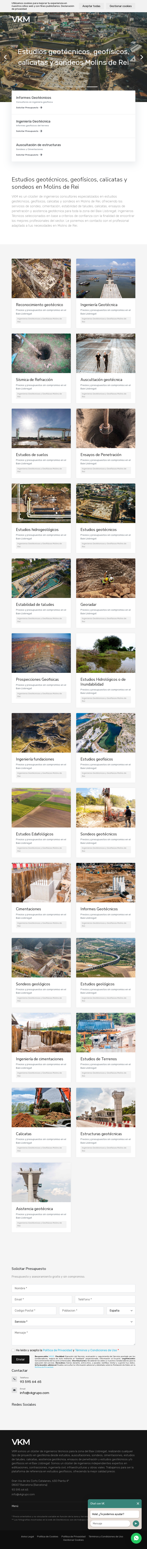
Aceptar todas (91, 6)
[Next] (141, 57)
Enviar (20, 1359)
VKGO (51, 1356)
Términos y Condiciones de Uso (96, 1350)
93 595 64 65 (20, 1489)
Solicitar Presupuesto (27, 107)
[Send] (136, 1523)
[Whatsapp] (136, 1538)
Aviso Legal (27, 1536)
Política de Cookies (47, 1536)
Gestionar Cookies (73, 1540)
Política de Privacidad (57, 1350)
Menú (15, 1506)
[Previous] (6, 57)
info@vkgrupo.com (23, 1494)
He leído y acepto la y (67, 1350)
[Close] (138, 1503)
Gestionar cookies (121, 6)
